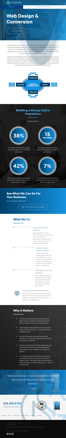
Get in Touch (17, 31)
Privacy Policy (10, 431)
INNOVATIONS (25, 415)
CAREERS (39, 415)
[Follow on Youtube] (10, 434)
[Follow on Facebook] (8, 434)
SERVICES (4, 415)
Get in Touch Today (33, 207)
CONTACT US (12, 6)
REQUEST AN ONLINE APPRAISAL (44, 6)
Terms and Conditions (22, 431)
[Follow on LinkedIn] (13, 434)
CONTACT (32, 415)
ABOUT (10, 415)
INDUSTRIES (17, 415)
